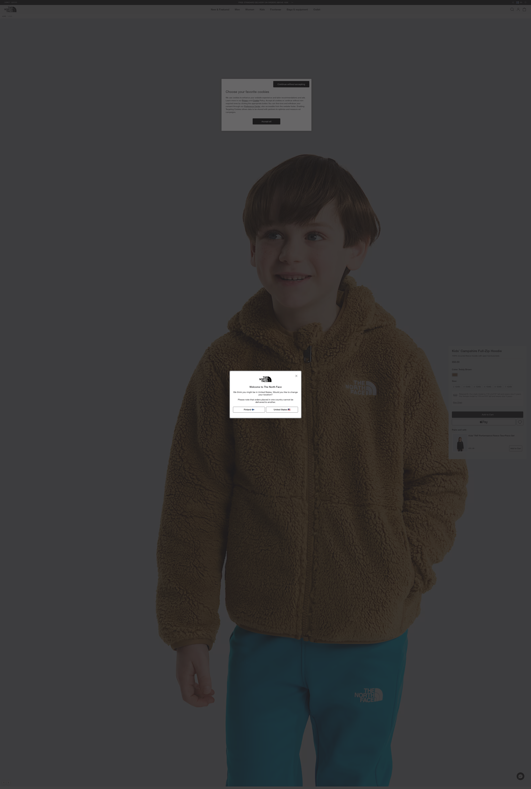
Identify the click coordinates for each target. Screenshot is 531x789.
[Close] (296, 376)
